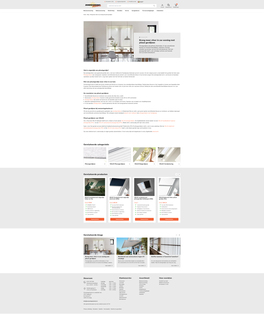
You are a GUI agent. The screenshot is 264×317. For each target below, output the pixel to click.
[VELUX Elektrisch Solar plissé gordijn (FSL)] (169, 187)
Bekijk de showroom (164, 282)
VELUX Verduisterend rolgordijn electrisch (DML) (119, 198)
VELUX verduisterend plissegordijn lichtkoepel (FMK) (143, 198)
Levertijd (121, 282)
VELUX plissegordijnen (127, 121)
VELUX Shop (142, 284)
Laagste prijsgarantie (121, 1)
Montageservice (123, 294)
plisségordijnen (95, 98)
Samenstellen (95, 219)
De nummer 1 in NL (110, 1)
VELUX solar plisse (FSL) (114, 128)
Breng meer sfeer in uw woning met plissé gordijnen (101, 14)
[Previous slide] (176, 174)
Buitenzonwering (143, 282)
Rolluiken (141, 286)
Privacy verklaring (88, 309)
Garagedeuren (135, 10)
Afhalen (121, 286)
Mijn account (122, 292)
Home (85, 14)
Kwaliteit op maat (132, 1)
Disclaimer (95, 309)
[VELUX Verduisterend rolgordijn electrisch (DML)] (119, 187)
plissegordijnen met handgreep (148, 113)
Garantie (121, 289)
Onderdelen (142, 292)
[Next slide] (179, 174)
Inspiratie (141, 294)
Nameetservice (123, 297)
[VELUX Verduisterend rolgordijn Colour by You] (95, 187)
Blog (88, 14)
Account (121, 296)
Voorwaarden (106, 309)
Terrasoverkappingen (144, 291)
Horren (127, 10)
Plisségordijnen (88, 75)
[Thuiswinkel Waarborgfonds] (140, 1)
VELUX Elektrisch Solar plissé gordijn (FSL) (168, 198)
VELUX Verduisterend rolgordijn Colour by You (94, 198)
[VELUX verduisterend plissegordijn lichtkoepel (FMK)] (144, 187)
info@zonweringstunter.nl (90, 301)
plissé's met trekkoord (130, 113)
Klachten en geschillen (116, 309)
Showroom (88, 278)
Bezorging (121, 284)
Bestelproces (122, 299)
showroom (155, 131)
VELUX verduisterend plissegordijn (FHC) (110, 122)
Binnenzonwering (143, 281)
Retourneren (122, 291)
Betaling (121, 287)
